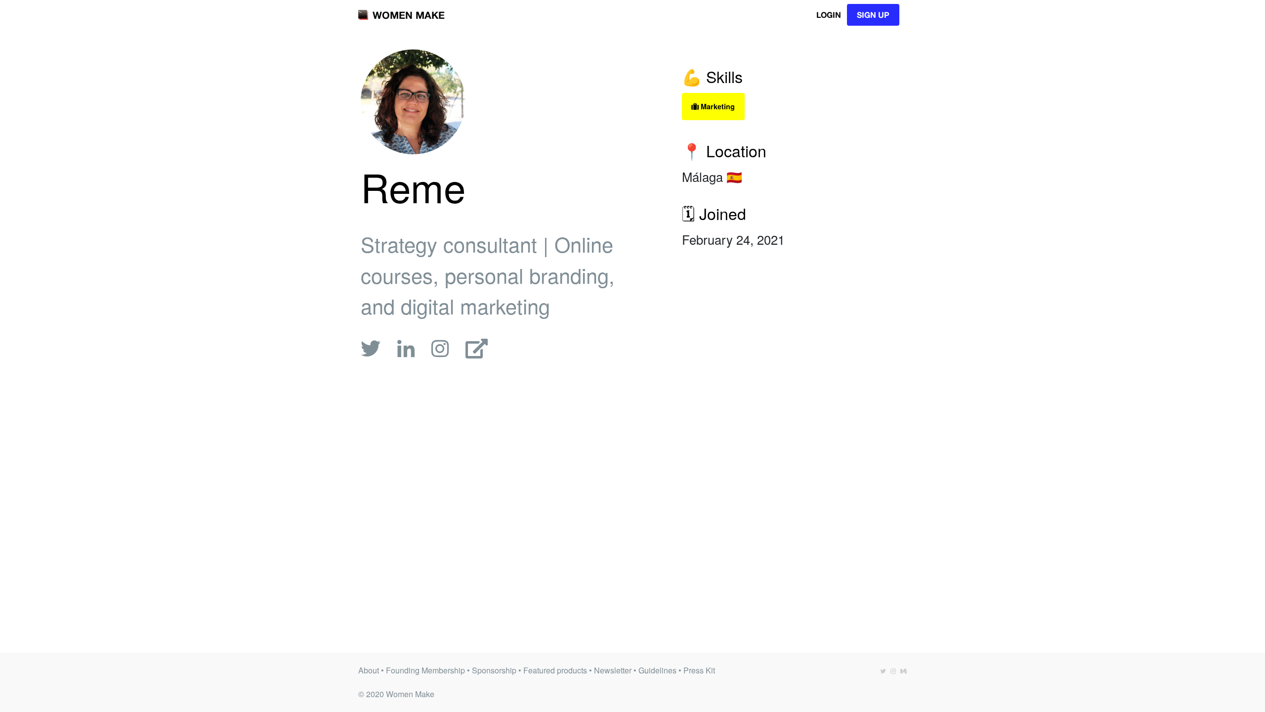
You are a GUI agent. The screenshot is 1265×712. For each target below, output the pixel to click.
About (368, 670)
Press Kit (699, 670)
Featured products (555, 670)
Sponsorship (494, 670)
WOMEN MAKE (409, 15)
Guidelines (657, 670)
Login (828, 14)
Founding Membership (425, 670)
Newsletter (613, 670)
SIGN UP (873, 14)
